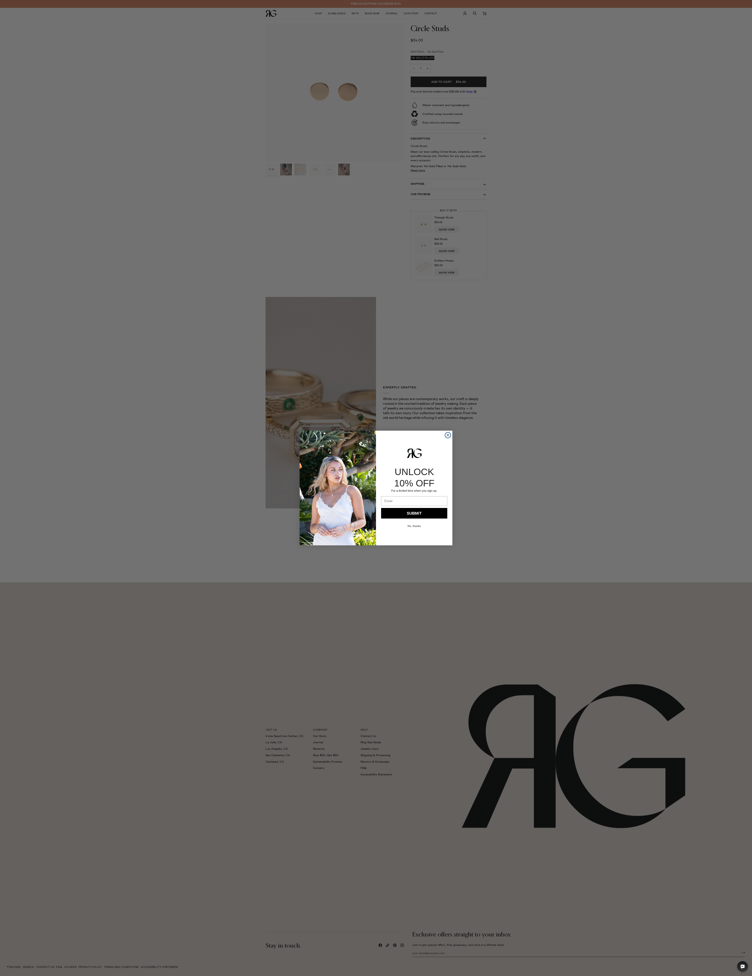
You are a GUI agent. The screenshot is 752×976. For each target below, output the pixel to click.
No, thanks (414, 526)
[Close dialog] (448, 435)
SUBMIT (414, 513)
